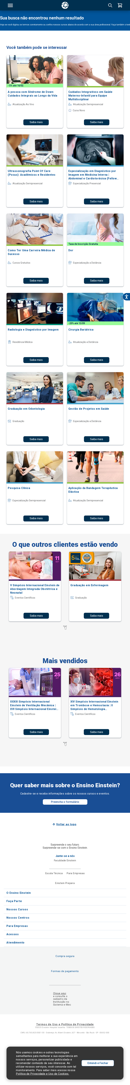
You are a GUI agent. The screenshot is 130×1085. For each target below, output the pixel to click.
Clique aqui (59, 993)
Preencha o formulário (65, 801)
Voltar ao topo (66, 824)
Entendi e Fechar (98, 1063)
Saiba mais (36, 122)
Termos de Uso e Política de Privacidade (65, 1024)
